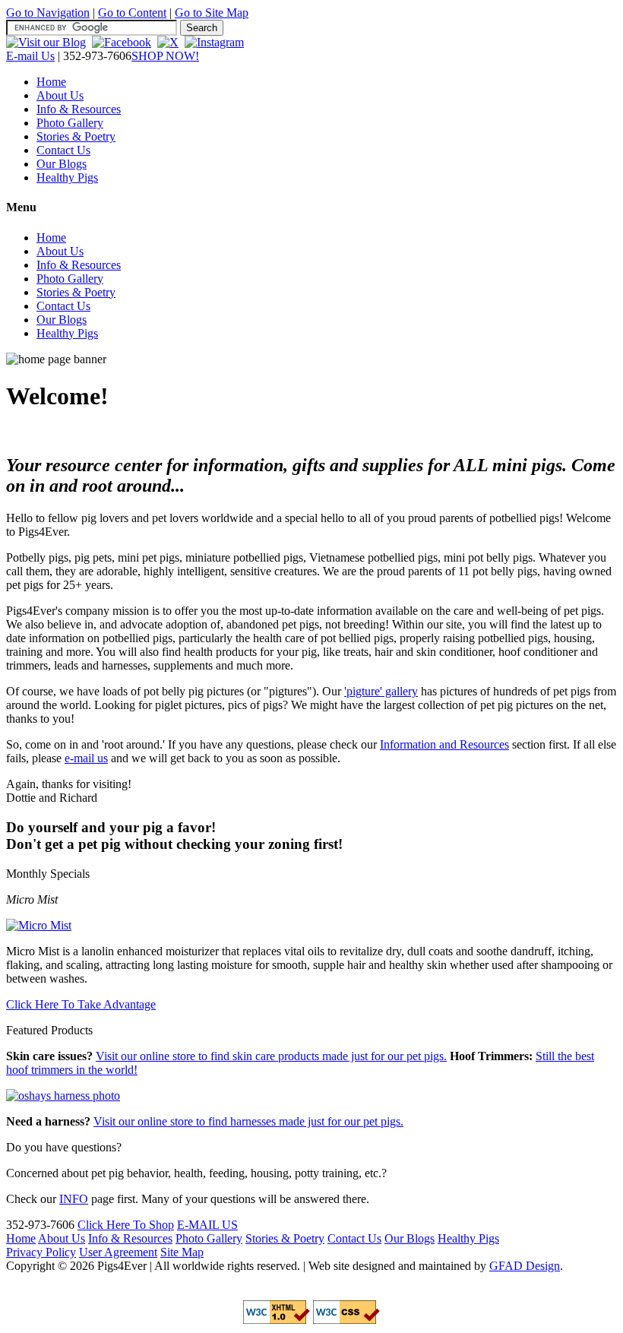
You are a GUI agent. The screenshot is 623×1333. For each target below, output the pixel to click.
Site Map (182, 1252)
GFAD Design (524, 1265)
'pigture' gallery (381, 691)
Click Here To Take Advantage (81, 1004)
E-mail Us (30, 55)
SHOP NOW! (165, 55)
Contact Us (63, 150)
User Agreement (118, 1252)
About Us (60, 95)
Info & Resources (78, 109)
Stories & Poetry (75, 136)
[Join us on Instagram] (214, 42)
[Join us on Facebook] (121, 42)
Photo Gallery (69, 122)
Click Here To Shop (125, 1224)
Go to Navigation (48, 12)
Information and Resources (444, 744)
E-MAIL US (207, 1224)
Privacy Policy (41, 1252)
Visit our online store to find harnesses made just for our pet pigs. (248, 1121)
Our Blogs (61, 163)
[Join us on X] (168, 42)
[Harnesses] (63, 1095)
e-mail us (86, 758)
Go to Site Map (211, 12)
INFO (73, 1198)
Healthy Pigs (67, 177)
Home (51, 81)
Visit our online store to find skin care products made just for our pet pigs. (271, 1056)
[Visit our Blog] (46, 42)
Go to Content (132, 12)
